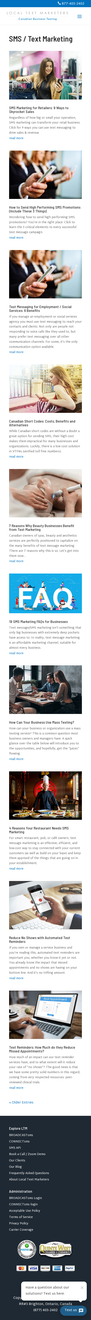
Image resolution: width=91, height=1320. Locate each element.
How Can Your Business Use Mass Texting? (41, 722)
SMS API (15, 1149)
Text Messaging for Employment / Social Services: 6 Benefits (40, 308)
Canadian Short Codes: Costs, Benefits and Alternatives (42, 423)
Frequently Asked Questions (29, 1174)
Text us (71, 1310)
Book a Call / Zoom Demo (27, 1155)
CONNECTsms (19, 1142)
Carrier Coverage (21, 1231)
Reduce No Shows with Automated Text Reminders (39, 939)
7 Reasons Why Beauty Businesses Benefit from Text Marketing (41, 527)
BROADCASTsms (21, 1136)
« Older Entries (21, 1103)
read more (16, 138)
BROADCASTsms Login (25, 1199)
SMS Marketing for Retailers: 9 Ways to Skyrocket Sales (39, 109)
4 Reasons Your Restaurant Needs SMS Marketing (39, 830)
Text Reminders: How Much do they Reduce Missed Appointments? (42, 1049)
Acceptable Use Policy (24, 1212)
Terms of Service (21, 1218)
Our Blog (15, 1168)
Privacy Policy (18, 1224)
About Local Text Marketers (29, 1180)
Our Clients (17, 1161)
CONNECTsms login (23, 1205)
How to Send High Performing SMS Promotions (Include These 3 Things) (44, 209)
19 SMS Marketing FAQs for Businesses (38, 621)
